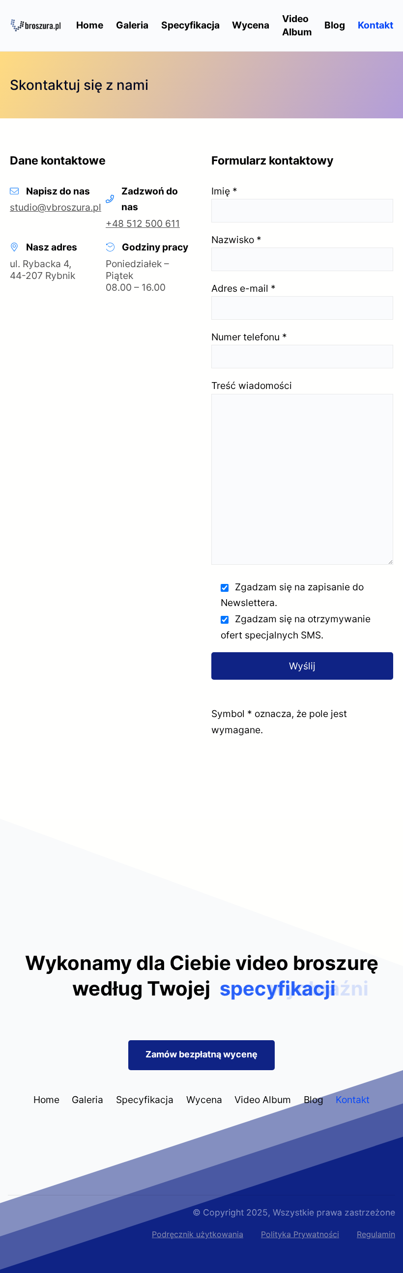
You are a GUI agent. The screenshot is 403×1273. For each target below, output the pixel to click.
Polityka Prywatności (300, 1234)
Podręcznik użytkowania (197, 1234)
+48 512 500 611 (143, 223)
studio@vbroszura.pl (55, 207)
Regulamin (376, 1234)
